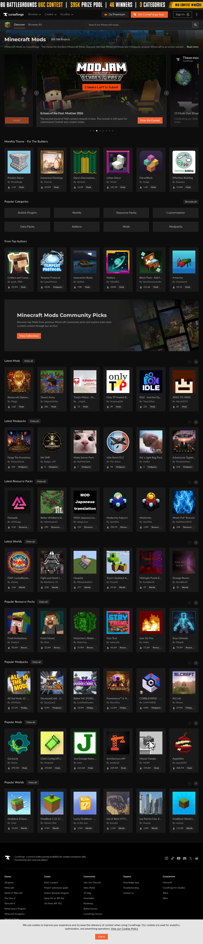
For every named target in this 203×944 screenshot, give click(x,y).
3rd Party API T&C (53, 903)
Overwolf (167, 883)
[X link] (191, 858)
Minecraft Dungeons (14, 914)
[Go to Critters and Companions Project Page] (19, 269)
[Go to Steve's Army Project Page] (52, 389)
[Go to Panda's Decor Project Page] (19, 170)
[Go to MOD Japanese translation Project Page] (85, 509)
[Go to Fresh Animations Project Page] (19, 630)
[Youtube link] (178, 858)
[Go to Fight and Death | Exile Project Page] (52, 570)
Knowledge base (131, 883)
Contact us (128, 893)
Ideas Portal (89, 888)
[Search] (195, 25)
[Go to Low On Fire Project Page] (151, 630)
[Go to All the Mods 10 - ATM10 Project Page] (19, 690)
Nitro (165, 898)
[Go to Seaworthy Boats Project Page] (85, 269)
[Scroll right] (196, 361)
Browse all (191, 201)
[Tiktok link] (172, 858)
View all (28, 361)
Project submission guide (56, 888)
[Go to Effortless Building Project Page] (184, 170)
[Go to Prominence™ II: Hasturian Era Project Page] (118, 690)
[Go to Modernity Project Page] (151, 509)
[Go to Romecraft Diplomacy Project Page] (19, 389)
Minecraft (9, 888)
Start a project (51, 883)
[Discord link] (185, 858)
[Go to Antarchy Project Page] (184, 269)
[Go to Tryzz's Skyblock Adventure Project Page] (118, 570)
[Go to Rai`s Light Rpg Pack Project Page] (151, 449)
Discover (19, 24)
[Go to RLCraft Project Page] (184, 690)
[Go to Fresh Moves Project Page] (52, 630)
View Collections (29, 336)
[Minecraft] (7, 25)
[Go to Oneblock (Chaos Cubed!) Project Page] (19, 811)
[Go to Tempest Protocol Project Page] (52, 269)
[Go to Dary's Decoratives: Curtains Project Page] (85, 170)
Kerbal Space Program (15, 909)
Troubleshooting (131, 888)
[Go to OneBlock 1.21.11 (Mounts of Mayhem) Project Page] (52, 811)
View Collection (176, 120)
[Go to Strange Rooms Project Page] (184, 570)
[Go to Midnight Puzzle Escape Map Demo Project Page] (151, 570)
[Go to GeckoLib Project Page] (19, 750)
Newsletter (89, 898)
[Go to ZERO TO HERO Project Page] (184, 389)
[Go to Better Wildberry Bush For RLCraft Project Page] (52, 509)
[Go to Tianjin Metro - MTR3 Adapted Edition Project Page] (85, 389)
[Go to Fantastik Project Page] (19, 509)
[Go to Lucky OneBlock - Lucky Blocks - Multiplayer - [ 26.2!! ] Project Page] (85, 811)
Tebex (165, 893)
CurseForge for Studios (174, 888)
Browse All (35, 24)
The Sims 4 (9, 898)
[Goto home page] (13, 14)
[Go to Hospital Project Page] (85, 570)
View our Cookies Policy (124, 929)
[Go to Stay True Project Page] (118, 630)
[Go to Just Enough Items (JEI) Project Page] (85, 750)
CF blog (87, 893)
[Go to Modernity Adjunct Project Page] (118, 509)
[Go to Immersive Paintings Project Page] (52, 170)
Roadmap (88, 903)
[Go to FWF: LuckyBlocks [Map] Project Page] (19, 570)
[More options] (196, 14)
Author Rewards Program (56, 893)
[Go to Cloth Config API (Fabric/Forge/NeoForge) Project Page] (52, 750)
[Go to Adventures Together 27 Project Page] (184, 449)
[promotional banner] (101, 5)
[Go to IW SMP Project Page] (52, 449)
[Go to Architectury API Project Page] (118, 750)
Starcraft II (9, 903)
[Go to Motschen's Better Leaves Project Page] (85, 630)
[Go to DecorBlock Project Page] (151, 170)
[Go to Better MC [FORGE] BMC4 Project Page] (85, 690)
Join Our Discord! (92, 883)
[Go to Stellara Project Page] (118, 269)
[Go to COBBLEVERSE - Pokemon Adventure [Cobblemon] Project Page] (151, 690)
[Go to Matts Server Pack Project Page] (85, 449)
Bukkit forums (90, 909)
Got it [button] (101, 936)
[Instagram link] (166, 858)
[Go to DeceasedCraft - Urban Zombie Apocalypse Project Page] (52, 690)
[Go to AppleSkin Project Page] (184, 750)
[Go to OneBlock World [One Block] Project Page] (184, 811)
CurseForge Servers (93, 914)
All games (9, 883)
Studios (65, 14)
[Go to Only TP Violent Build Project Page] (118, 389)
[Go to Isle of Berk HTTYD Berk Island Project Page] (118, 811)
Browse (33, 14)
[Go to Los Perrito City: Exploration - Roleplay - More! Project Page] (151, 811)
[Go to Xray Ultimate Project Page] (184, 630)
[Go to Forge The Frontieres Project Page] (19, 449)
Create (49, 14)
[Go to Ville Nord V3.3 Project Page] (118, 449)
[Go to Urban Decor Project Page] (118, 170)
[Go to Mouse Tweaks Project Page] (151, 750)
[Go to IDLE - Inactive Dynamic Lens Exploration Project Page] (151, 389)
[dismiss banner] (198, 5)
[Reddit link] (197, 858)
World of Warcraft (13, 893)
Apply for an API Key (54, 898)
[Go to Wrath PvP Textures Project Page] (184, 509)
